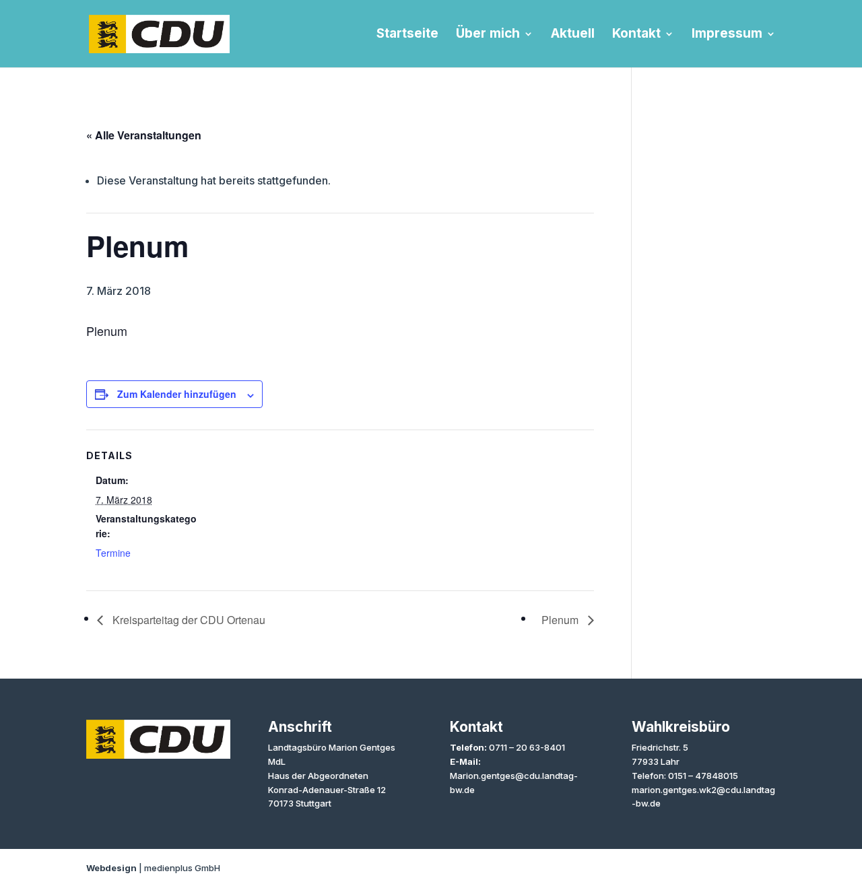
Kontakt (636, 35)
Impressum (727, 35)
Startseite (407, 35)
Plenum (561, 619)
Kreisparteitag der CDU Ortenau (187, 619)
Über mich (488, 35)
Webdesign (111, 867)
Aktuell (573, 35)
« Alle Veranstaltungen (143, 135)
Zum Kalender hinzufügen (176, 394)
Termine (113, 552)
